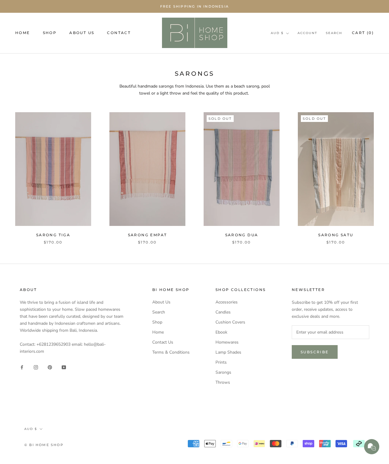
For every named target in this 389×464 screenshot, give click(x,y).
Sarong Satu (335, 235)
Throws (222, 382)
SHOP (50, 32)
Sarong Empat (147, 235)
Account (307, 33)
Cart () (363, 32)
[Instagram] (36, 366)
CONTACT (119, 32)
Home (158, 332)
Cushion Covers (230, 322)
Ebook (221, 332)
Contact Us (162, 342)
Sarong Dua (241, 235)
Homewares (227, 342)
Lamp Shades (228, 352)
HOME (22, 32)
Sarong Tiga (53, 235)
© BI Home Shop (44, 445)
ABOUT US (81, 32)
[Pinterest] (50, 366)
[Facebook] (22, 366)
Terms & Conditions (171, 352)
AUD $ (277, 33)
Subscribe (315, 352)
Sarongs (223, 372)
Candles (223, 312)
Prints (221, 362)
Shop (157, 322)
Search (334, 33)
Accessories (226, 302)
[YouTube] (64, 366)
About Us (161, 302)
